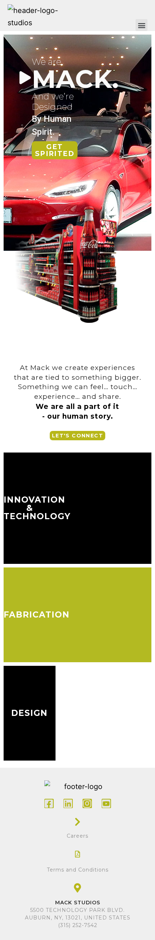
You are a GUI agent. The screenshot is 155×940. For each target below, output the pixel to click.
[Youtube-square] (106, 803)
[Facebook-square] (49, 803)
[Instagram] (87, 803)
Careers (77, 836)
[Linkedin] (68, 803)
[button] (141, 25)
